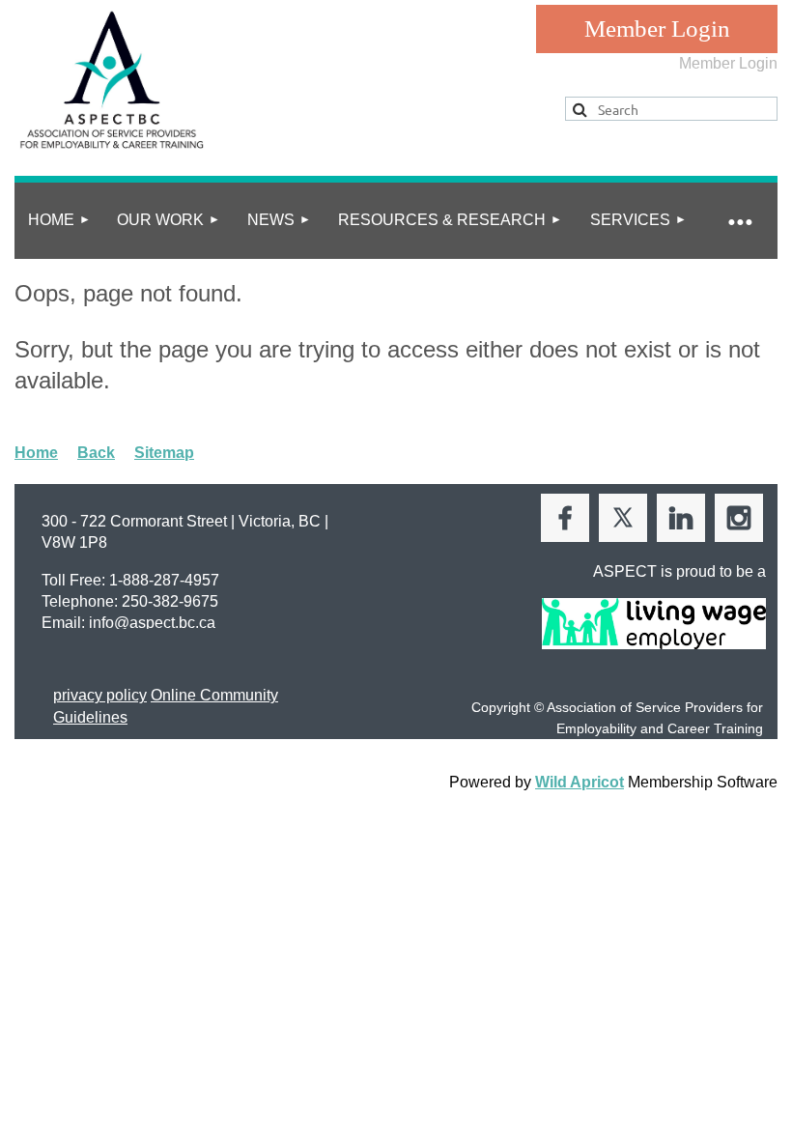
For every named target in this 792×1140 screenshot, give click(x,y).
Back (96, 452)
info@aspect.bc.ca (152, 622)
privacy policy (100, 695)
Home (36, 452)
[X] (623, 518)
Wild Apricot (579, 782)
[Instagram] (739, 518)
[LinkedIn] (681, 518)
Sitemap (164, 452)
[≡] (739, 221)
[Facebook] (565, 518)
